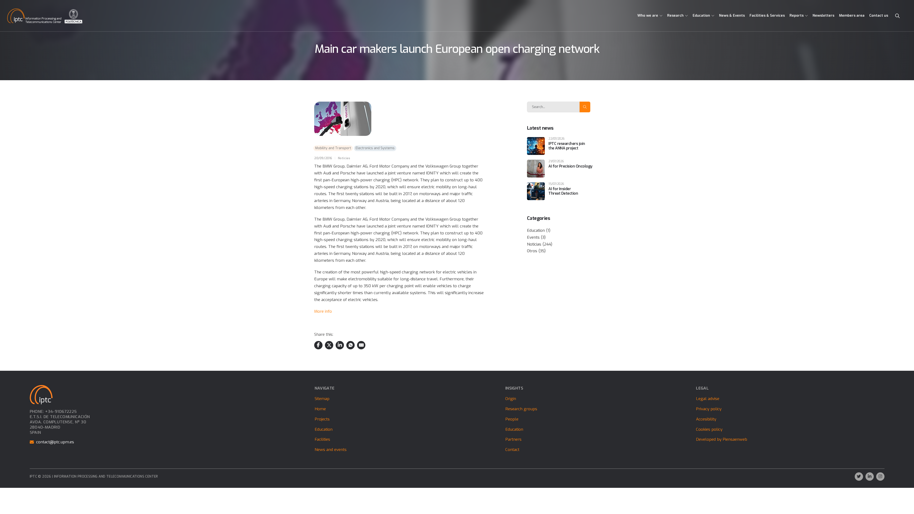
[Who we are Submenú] (661, 15)
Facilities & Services (767, 15)
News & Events (732, 15)
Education (701, 15)
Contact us (878, 15)
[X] (329, 345)
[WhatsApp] (350, 345)
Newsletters (823, 15)
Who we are (647, 15)
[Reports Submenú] (806, 15)
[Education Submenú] (712, 15)
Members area (851, 15)
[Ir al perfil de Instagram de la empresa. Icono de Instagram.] (880, 476)
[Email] (361, 345)
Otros (532, 251)
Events (533, 237)
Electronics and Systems (375, 148)
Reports (797, 15)
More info (323, 311)
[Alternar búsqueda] (897, 16)
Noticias (344, 158)
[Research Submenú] (686, 15)
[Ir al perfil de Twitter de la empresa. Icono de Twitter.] (859, 476)
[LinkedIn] (340, 345)
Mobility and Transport (333, 148)
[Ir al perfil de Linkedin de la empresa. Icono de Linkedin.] (869, 476)
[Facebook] (318, 345)
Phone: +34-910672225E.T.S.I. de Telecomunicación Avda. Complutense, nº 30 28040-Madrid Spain (60, 422)
